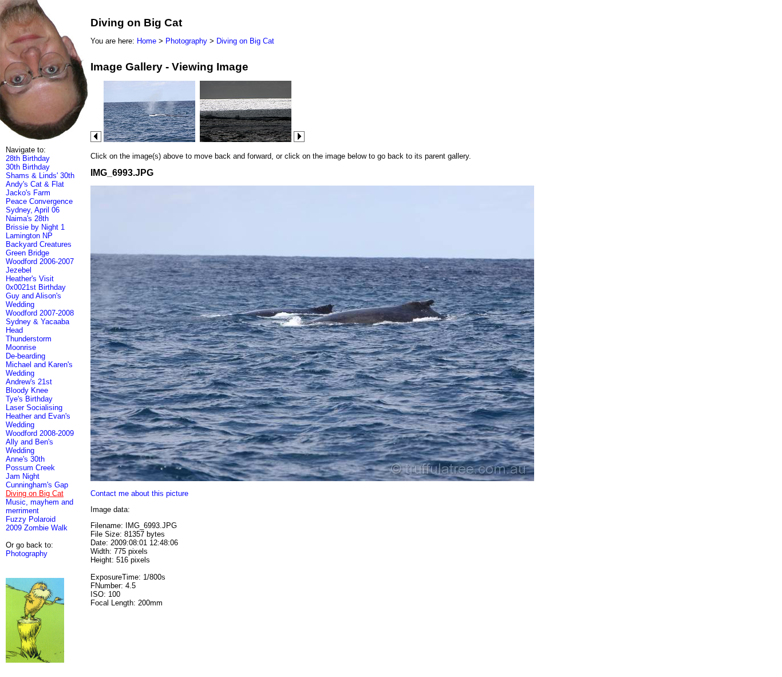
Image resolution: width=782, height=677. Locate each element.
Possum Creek (30, 467)
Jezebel (18, 270)
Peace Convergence (39, 201)
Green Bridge (27, 253)
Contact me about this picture (139, 493)
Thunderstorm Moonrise (29, 343)
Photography (27, 553)
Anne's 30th (25, 459)
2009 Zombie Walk (37, 528)
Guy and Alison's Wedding (33, 300)
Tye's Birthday (29, 399)
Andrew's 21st (29, 381)
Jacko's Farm (28, 192)
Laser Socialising (34, 407)
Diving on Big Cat (245, 41)
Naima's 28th (27, 218)
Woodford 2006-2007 (40, 261)
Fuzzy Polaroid (31, 519)
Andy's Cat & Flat (35, 184)
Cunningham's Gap (37, 485)
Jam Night (23, 476)
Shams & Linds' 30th (40, 175)
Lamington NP (29, 235)
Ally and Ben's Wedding (29, 446)
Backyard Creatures (39, 244)
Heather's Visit (30, 278)
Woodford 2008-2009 (40, 433)
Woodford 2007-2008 (40, 313)
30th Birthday (28, 167)
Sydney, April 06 (33, 210)
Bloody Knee (27, 390)
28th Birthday (28, 158)
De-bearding (25, 356)
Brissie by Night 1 (35, 227)
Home (146, 41)
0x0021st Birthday (36, 287)
